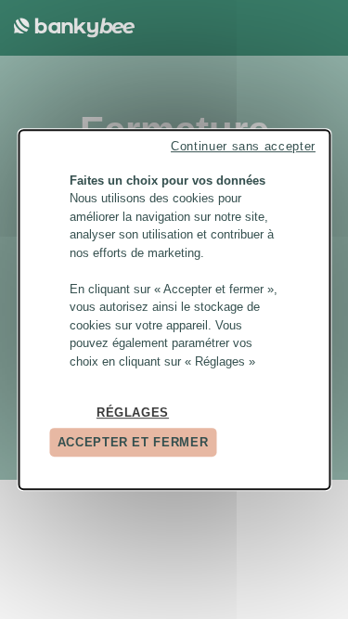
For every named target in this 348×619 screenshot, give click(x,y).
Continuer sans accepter (243, 146)
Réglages (133, 412)
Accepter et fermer (133, 442)
